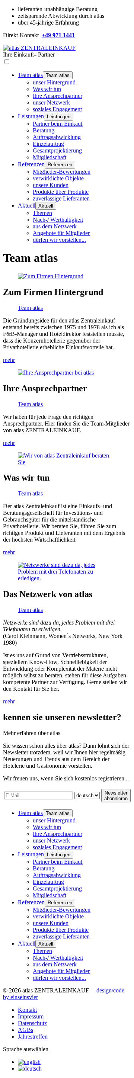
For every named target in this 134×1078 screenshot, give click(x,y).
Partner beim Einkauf (58, 124)
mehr (9, 360)
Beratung (43, 130)
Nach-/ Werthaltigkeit (58, 219)
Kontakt (27, 1010)
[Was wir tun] (67, 462)
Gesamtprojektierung (57, 150)
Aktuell (26, 205)
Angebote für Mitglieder (61, 233)
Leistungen (31, 116)
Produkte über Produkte (61, 192)
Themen (42, 213)
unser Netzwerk (51, 102)
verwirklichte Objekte (58, 178)
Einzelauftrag (48, 144)
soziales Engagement (57, 109)
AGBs (25, 1030)
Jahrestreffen (33, 1036)
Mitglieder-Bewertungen (61, 172)
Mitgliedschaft (49, 157)
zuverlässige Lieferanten (61, 198)
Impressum (31, 1016)
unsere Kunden (50, 185)
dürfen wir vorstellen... (59, 240)
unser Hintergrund (54, 82)
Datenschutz (32, 1023)
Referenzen (31, 164)
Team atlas (30, 75)
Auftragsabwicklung (57, 137)
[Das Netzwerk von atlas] (67, 578)
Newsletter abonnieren (116, 795)
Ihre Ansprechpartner (57, 96)
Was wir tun (47, 89)
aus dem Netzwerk (55, 226)
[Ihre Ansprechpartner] (56, 372)
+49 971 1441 (58, 35)
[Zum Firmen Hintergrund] (50, 276)
